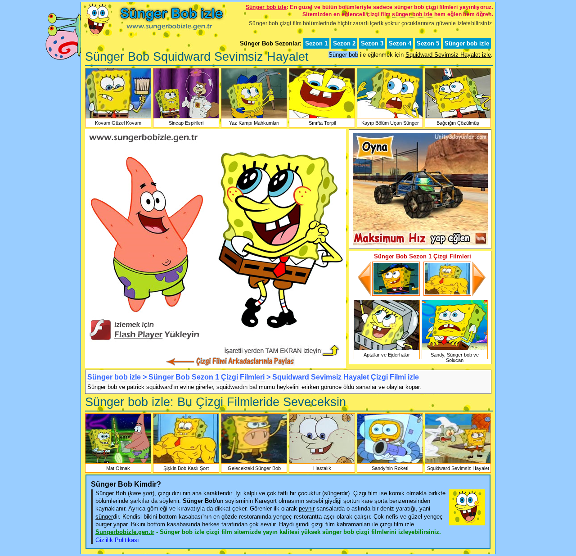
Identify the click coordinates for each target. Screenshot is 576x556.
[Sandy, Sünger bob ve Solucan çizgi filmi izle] (454, 349)
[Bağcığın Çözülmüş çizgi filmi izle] (457, 117)
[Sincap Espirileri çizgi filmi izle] (186, 117)
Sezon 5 (428, 43)
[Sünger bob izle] (153, 36)
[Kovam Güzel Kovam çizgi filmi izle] (118, 117)
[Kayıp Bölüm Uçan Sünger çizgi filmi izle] (390, 117)
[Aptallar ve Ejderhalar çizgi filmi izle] (386, 349)
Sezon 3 (372, 43)
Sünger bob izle (467, 43)
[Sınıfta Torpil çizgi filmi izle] (322, 117)
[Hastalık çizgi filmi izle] (322, 463)
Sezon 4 (400, 43)
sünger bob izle (412, 14)
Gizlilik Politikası (117, 540)
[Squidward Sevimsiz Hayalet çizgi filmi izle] (457, 463)
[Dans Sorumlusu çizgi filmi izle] (389, 293)
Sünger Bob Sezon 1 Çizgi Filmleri (206, 377)
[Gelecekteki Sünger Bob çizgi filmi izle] (254, 463)
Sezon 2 (344, 43)
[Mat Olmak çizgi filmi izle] (118, 463)
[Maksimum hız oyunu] (420, 243)
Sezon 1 (316, 43)
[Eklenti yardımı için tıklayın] (215, 343)
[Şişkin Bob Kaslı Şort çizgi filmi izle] (454, 293)
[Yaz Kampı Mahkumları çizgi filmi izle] (254, 117)
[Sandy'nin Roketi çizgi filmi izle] (390, 463)
